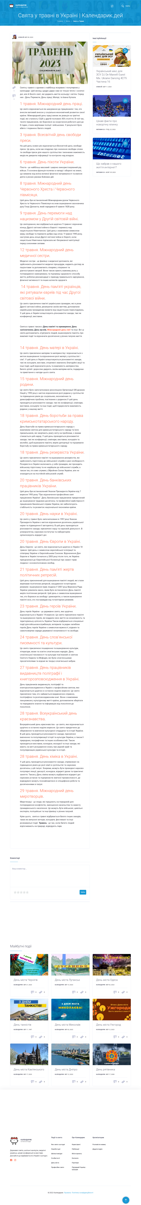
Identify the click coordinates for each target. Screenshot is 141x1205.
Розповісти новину (99, 1144)
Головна (60, 21)
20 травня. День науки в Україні (48, 513)
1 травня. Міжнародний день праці (51, 103)
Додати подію (97, 1149)
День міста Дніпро (66, 1069)
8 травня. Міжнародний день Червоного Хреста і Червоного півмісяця (47, 189)
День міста (55, 1163)
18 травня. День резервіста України (52, 452)
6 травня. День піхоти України (47, 162)
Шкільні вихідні (56, 1154)
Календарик (18, 985)
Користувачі (76, 1144)
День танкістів (22, 1024)
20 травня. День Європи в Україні (50, 541)
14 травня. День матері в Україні (49, 347)
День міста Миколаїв (67, 1024)
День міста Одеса (107, 979)
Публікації (75, 1149)
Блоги (68, 21)
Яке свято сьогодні (58, 1144)
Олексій (21, 37)
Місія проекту (77, 1154)
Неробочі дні (55, 1149)
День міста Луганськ (67, 979)
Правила (67, 1193)
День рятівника (105, 1069)
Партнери (75, 1163)
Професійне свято (57, 1167)
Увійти (127, 6)
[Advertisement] (70, 924)
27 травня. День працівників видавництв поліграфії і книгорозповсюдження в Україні (49, 673)
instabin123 (100, 129)
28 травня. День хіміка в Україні (48, 756)
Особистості (55, 1158)
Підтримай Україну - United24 (79, 1168)
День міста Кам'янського (29, 1069)
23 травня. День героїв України (48, 606)
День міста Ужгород (108, 1024)
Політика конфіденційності (82, 1193)
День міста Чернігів (26, 979)
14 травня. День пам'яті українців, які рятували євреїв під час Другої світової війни (50, 292)
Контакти (75, 1158)
